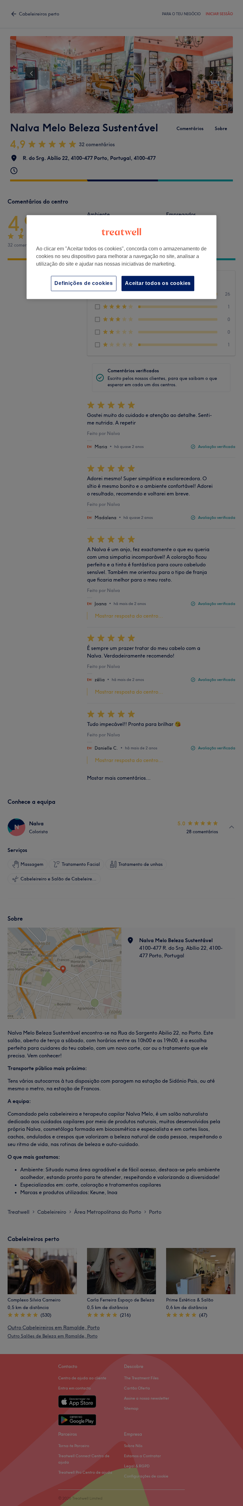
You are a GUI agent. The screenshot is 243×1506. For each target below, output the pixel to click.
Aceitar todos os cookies (158, 283)
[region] (121, 257)
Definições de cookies (83, 283)
